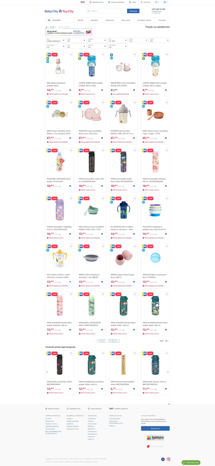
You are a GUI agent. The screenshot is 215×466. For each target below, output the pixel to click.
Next (168, 372)
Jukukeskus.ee (92, 431)
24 (166, 341)
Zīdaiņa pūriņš (49, 421)
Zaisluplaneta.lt (92, 434)
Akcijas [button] (80, 20)
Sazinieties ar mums (72, 429)
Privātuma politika (114, 418)
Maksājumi (70, 418)
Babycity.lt (91, 426)
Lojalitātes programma (52, 426)
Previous (47, 372)
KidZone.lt (91, 439)
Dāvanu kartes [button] (126, 20)
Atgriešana (70, 424)
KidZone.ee (91, 436)
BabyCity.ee (91, 429)
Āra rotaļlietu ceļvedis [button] (144, 20)
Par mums (48, 418)
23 (111, 341)
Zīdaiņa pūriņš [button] (110, 20)
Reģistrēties (155, 428)
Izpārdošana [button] (94, 20)
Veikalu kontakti (50, 429)
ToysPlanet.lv (92, 418)
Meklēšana (133, 11)
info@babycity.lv (157, 11)
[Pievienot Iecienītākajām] (71, 54)
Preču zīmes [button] (162, 20)
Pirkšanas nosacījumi (73, 426)
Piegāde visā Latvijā (72, 421)
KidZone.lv (91, 421)
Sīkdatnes (112, 426)
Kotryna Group (92, 424)
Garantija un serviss (51, 424)
